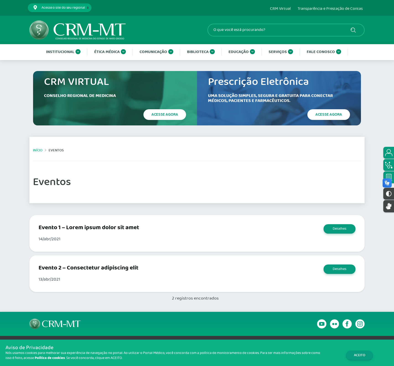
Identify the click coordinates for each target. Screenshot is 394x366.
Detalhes (339, 228)
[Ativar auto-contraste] (388, 194)
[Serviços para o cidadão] (388, 153)
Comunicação (153, 52)
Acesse (164, 114)
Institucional (60, 52)
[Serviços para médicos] (388, 165)
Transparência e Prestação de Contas (330, 8)
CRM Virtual (280, 8)
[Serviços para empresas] (388, 177)
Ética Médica (107, 52)
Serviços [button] (278, 52)
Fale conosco (321, 52)
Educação (238, 52)
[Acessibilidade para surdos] (388, 206)
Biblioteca (198, 52)
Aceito (359, 355)
